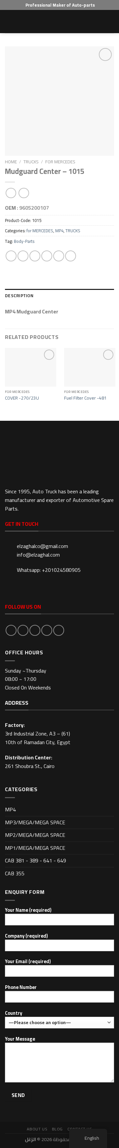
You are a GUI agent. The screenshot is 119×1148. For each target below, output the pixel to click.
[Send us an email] (46, 630)
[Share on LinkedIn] (70, 255)
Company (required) (26, 936)
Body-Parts (24, 241)
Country (13, 1013)
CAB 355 (14, 873)
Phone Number (21, 987)
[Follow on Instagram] (23, 630)
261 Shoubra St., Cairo (30, 766)
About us (37, 1129)
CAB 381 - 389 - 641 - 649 (35, 860)
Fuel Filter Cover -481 (85, 398)
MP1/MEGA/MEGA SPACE (35, 848)
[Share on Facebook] (23, 255)
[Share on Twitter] (34, 255)
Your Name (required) (28, 910)
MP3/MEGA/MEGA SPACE (35, 822)
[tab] (59, 295)
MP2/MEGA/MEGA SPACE (35, 835)
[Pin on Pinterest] (58, 255)
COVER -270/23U (22, 398)
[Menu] (9, 21)
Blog (57, 1129)
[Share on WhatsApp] (11, 255)
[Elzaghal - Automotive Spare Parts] (59, 21)
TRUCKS (31, 161)
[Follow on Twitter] (34, 630)
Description (19, 296)
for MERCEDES (60, 161)
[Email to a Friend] (46, 255)
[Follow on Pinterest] (58, 630)
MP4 (59, 231)
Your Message (20, 1039)
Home (11, 161)
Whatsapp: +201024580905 (49, 570)
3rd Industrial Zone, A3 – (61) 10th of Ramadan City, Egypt (37, 738)
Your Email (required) (28, 961)
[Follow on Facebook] (11, 630)
